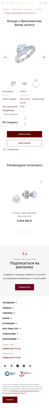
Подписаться (24, 287)
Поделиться (13, 149)
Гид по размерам (10, 114)
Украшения (8, 303)
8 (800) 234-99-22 (11, 349)
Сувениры (8, 313)
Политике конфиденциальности (14, 393)
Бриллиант (25, 99)
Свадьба (7, 308)
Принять (10, 400)
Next (29, 231)
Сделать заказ (24, 134)
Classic (23, 91)
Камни (6, 318)
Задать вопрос (24, 143)
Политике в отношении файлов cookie (24, 391)
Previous (19, 231)
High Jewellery (10, 329)
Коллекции (8, 323)
